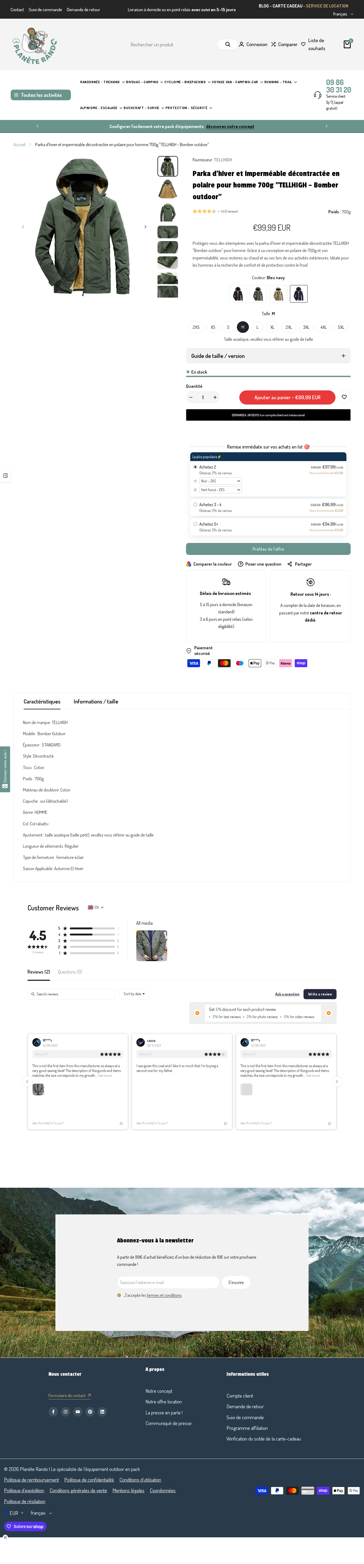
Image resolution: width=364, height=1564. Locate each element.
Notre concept (158, 1390)
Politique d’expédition (24, 1490)
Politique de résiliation (24, 1501)
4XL (324, 327)
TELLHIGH (223, 159)
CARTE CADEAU (287, 6)
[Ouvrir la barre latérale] (5, 475)
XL (272, 327)
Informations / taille (96, 701)
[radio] (268, 474)
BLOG (264, 6)
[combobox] (134, 994)
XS (213, 327)
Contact (17, 9)
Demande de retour (83, 9)
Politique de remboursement (31, 1479)
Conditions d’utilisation (140, 1479)
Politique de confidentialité (89, 1479)
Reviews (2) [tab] (38, 972)
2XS (196, 327)
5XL (341, 327)
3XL (306, 327)
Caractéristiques (42, 701)
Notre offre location (163, 1401)
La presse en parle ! (164, 1412)
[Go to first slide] (337, 1082)
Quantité (194, 386)
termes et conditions (164, 1295)
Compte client (240, 1395)
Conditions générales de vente (78, 1490)
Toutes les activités (41, 94)
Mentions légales (128, 1490)
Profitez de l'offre (268, 549)
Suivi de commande (45, 9)
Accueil (19, 144)
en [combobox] (97, 907)
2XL (289, 327)
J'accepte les (153, 1295)
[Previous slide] (27, 1082)
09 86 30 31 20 (338, 85)
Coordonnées (163, 1490)
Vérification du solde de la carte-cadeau (264, 1438)
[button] (215, 212)
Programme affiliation (247, 1428)
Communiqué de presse (168, 1423)
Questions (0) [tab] (70, 972)
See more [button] (104, 1075)
